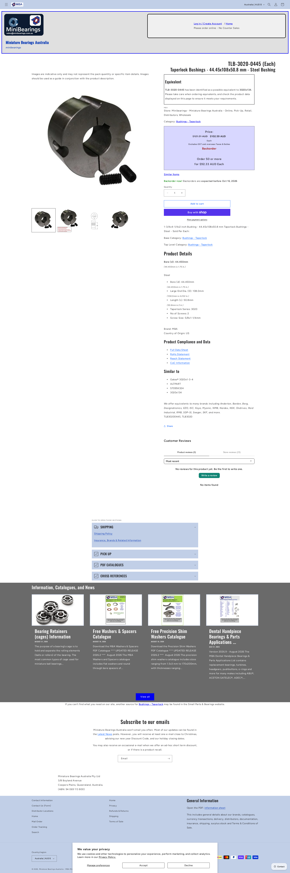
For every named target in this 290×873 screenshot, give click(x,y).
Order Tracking (39, 827)
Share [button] (170, 426)
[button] (6, 4)
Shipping (113, 816)
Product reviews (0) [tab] (186, 452)
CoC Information (180, 362)
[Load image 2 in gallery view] (69, 220)
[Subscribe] (168, 758)
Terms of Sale (116, 821)
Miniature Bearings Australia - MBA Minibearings (60, 869)
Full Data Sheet (179, 349)
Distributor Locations (42, 811)
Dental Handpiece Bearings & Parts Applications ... (225, 636)
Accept (143, 865)
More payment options (197, 220)
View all (145, 696)
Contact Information (42, 800)
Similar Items (171, 174)
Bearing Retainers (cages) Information (53, 633)
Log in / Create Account (208, 23)
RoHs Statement (179, 354)
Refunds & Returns (119, 811)
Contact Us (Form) (41, 805)
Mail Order (37, 821)
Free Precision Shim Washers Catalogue (169, 633)
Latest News (105, 734)
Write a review (209, 475)
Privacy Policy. (107, 857)
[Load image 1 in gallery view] (43, 220)
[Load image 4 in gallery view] (119, 220)
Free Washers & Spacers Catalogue (114, 633)
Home (229, 23)
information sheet (215, 807)
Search (35, 832)
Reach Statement (180, 358)
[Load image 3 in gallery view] (94, 220)
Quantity (168, 187)
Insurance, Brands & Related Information (117, 540)
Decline (188, 865)
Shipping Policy (103, 533)
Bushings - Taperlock (188, 121)
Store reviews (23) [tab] (232, 452)
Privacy (113, 805)
